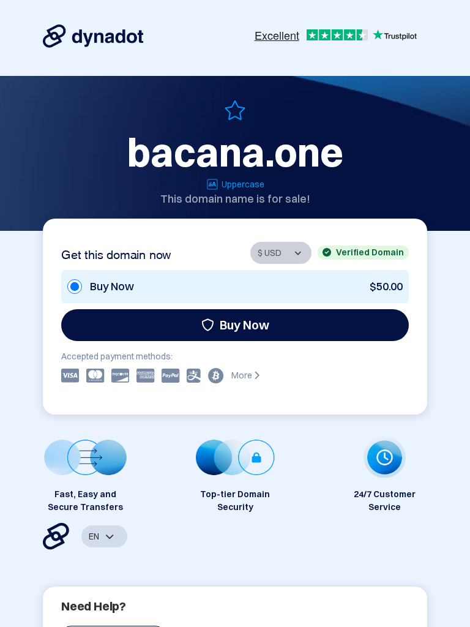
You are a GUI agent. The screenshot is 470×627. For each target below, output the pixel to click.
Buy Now (244, 324)
